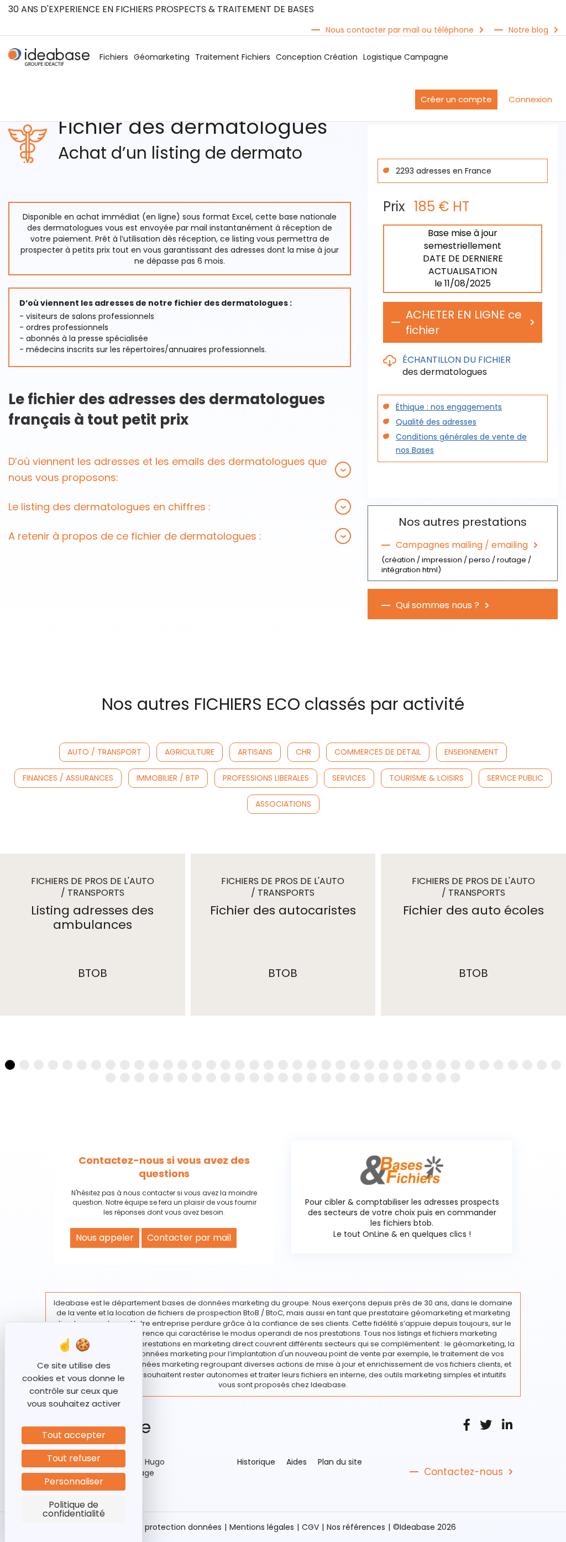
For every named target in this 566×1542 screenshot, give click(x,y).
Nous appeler (105, 1237)
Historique (256, 1461)
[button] (179, 469)
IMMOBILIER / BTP (168, 777)
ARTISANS (255, 751)
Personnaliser (73, 1481)
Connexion (530, 99)
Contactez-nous (463, 1471)
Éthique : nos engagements (449, 406)
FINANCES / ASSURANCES (68, 777)
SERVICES (349, 777)
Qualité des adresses (436, 421)
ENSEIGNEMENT (471, 751)
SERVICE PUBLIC (515, 777)
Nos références (356, 1527)
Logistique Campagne (405, 56)
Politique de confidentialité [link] (74, 1509)
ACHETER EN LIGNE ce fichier (464, 322)
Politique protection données (166, 1527)
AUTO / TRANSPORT (104, 751)
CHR (303, 751)
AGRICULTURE (189, 751)
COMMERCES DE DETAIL (377, 751)
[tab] (179, 469)
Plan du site (340, 1461)
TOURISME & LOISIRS (426, 777)
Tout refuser (74, 1458)
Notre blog (528, 29)
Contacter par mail (189, 1237)
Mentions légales (261, 1527)
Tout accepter (74, 1435)
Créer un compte (456, 99)
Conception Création (317, 56)
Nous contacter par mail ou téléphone (400, 29)
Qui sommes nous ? (437, 605)
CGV (310, 1527)
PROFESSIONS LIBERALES (266, 777)
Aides (296, 1461)
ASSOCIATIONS (283, 803)
